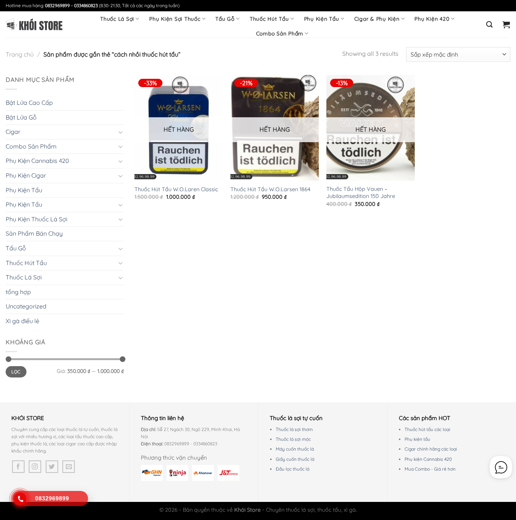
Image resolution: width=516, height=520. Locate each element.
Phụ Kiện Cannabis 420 (37, 160)
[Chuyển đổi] (120, 132)
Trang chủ (20, 54)
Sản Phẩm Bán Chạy (34, 233)
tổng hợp (18, 292)
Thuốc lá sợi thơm (294, 429)
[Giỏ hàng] (506, 24)
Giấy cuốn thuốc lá (295, 459)
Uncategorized (26, 306)
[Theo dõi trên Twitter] (52, 466)
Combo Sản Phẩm (280, 33)
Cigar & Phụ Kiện (377, 18)
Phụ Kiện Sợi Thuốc (175, 18)
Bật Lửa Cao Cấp (29, 102)
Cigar (13, 131)
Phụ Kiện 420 (431, 18)
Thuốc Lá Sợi (117, 18)
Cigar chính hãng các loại (431, 449)
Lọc (15, 371)
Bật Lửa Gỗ (21, 117)
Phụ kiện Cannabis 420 (428, 459)
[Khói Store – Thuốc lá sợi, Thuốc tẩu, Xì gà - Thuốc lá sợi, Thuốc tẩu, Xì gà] (34, 24)
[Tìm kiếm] (489, 24)
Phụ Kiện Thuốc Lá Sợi (36, 219)
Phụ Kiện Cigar (26, 175)
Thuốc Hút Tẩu (269, 18)
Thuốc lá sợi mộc (293, 439)
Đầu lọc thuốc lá (292, 469)
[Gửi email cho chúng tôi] (68, 466)
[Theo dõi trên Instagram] (35, 466)
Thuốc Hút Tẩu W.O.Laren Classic (176, 189)
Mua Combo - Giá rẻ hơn (430, 469)
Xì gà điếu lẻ (22, 321)
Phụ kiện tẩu (417, 439)
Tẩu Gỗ (225, 18)
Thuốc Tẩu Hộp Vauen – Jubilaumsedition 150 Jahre (360, 192)
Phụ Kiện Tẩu (321, 18)
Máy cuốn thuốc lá (295, 449)
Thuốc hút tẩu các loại (427, 429)
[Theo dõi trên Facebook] (18, 466)
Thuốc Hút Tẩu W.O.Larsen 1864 (270, 189)
